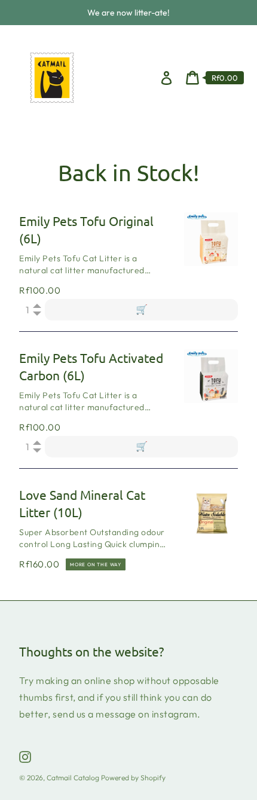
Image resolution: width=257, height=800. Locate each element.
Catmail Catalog (73, 777)
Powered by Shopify (133, 777)
